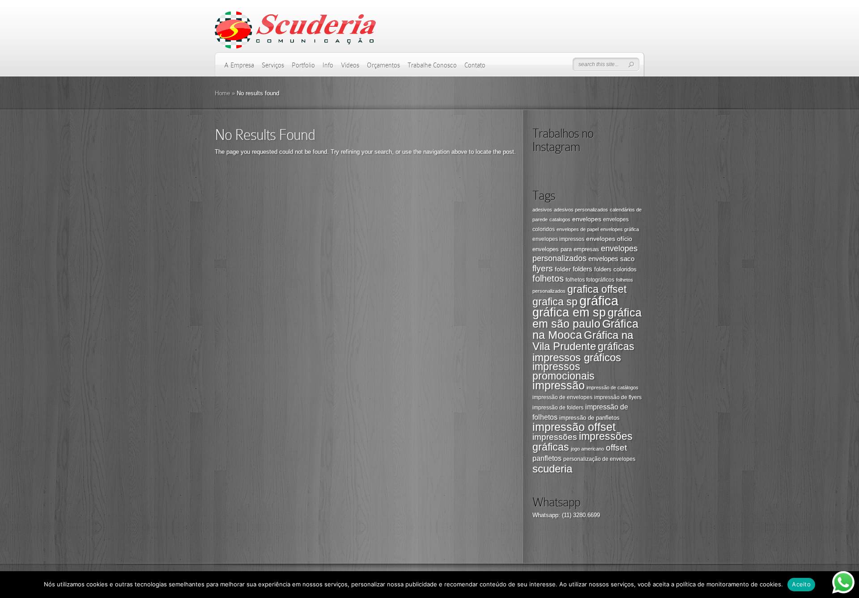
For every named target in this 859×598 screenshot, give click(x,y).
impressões (554, 437)
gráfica (598, 300)
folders (582, 269)
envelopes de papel (578, 229)
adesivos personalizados (581, 209)
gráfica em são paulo (587, 318)
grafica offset (596, 289)
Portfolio (303, 65)
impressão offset (574, 427)
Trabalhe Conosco (432, 65)
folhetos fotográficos (590, 280)
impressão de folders (557, 407)
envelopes (586, 219)
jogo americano (587, 448)
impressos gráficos (576, 357)
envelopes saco (611, 258)
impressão (558, 385)
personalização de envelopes (599, 459)
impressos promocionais (563, 371)
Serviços (273, 65)
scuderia (552, 469)
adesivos (542, 209)
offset (616, 447)
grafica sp (555, 301)
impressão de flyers (618, 397)
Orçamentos (383, 65)
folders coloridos (615, 269)
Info (328, 65)
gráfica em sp (569, 312)
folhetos (548, 278)
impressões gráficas (582, 441)
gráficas (616, 346)
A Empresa (239, 65)
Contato (474, 65)
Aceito (801, 584)
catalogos (559, 219)
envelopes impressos (558, 239)
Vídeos (350, 65)
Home (222, 93)
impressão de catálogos (612, 387)
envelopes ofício (609, 238)
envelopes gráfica (619, 229)
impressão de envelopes (562, 397)
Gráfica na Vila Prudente (582, 340)
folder (563, 269)
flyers (542, 268)
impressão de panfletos (589, 417)
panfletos (546, 458)
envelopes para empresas (565, 249)
